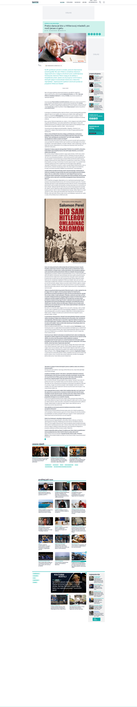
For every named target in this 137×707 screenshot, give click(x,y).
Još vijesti (95, 619)
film (34, 578)
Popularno (70, 2)
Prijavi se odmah (92, 133)
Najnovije (77, 2)
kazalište (35, 575)
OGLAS (68, 13)
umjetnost (35, 580)
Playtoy (95, 0)
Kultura (62, 2)
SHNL (85, 2)
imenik (91, 0)
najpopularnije (94, 574)
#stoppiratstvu (93, 2)
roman (34, 582)
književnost (36, 573)
